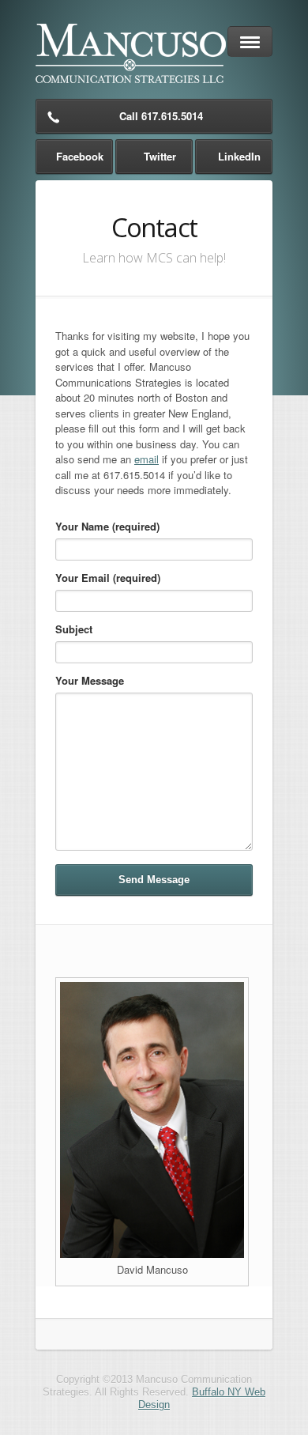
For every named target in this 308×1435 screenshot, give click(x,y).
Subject (73, 628)
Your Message (89, 680)
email (146, 458)
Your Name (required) (107, 526)
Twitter (160, 156)
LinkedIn (239, 156)
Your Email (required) (107, 577)
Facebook (79, 156)
